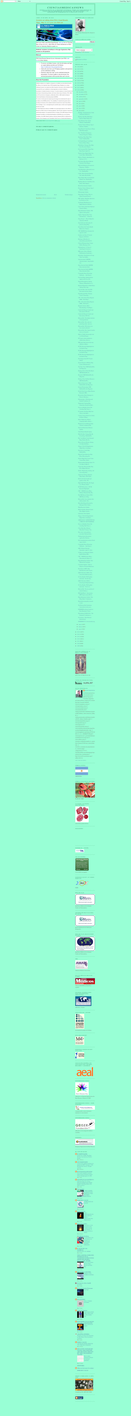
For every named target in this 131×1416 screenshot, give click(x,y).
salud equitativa (90, 690)
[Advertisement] (49, 181)
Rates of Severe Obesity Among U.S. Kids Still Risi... (85, 443)
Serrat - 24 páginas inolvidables (88, 1301)
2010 (78, 643)
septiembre (81, 99)
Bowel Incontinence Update (85, 185)
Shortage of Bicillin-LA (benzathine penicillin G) (85, 240)
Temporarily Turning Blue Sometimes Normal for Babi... (85, 404)
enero (80, 629)
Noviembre (79, 1284)
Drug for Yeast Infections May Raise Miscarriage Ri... (85, 455)
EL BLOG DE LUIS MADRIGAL (82, 1249)
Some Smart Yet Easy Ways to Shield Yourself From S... (85, 195)
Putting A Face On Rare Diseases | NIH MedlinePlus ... (86, 379)
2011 (78, 641)
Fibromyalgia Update (83, 192)
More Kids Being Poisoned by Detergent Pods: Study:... (85, 504)
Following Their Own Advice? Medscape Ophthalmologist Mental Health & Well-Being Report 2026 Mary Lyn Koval (84, 1183)
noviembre (81, 94)
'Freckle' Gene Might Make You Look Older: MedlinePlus (85, 154)
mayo (80, 108)
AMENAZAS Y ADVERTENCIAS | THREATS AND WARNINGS (86, 521)
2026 (78, 66)
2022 (78, 76)
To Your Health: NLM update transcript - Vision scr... (85, 586)
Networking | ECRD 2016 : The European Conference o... (85, 614)
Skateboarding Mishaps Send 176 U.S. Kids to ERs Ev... (86, 463)
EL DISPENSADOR (82, 1154)
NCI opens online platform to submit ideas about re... (85, 339)
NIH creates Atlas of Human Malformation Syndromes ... (85, 252)
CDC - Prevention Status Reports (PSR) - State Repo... (86, 298)
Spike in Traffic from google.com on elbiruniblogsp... (86, 335)
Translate (87, 52)
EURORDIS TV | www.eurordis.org (86, 621)
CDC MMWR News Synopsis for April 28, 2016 (86, 232)
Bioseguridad (80, 1189)
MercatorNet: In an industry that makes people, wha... (86, 500)
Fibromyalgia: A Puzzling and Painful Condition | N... (85, 400)
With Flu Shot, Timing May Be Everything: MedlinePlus (85, 435)
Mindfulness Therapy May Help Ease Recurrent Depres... (86, 146)
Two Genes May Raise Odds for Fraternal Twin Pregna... (85, 162)
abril (80, 110)
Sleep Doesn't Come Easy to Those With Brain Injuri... (86, 129)
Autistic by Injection (82, 1310)
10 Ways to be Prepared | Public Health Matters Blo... (85, 553)
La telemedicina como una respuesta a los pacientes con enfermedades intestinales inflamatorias (88, 1241)
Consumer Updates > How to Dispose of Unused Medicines (86, 565)
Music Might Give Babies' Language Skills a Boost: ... (85, 420)
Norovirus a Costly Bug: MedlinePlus (84, 451)
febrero (80, 627)
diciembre (81, 92)
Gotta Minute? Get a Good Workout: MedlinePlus (84, 121)
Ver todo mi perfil (80, 760)
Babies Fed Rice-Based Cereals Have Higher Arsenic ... (85, 510)
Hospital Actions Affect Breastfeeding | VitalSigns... (85, 306)
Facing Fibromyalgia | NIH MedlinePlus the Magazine (85, 388)
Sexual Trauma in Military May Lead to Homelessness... (85, 363)
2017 (78, 87)
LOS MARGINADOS (82, 1162)
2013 (78, 636)
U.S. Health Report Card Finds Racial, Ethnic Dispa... (85, 142)
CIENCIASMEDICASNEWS (65, 7)
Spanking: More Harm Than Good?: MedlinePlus (85, 138)
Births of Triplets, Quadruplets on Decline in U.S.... (86, 158)
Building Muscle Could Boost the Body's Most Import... (86, 182)
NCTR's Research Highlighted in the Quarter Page (86, 347)
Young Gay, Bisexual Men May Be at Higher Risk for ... (85, 467)
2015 (78, 632)
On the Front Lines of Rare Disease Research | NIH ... (86, 392)
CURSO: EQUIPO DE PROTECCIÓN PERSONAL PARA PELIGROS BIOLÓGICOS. (88, 1193)
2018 (78, 85)
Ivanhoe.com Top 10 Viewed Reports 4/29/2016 (85, 236)
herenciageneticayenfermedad (84, 1171)
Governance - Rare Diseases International (84, 618)
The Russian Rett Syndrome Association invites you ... (85, 606)
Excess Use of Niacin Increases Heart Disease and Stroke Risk (88, 1264)
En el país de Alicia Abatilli (84, 1283)
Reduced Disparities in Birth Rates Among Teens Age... (86, 286)
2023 (78, 73)
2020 (78, 80)
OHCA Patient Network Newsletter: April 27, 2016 (85, 549)
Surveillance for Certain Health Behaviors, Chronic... (85, 227)
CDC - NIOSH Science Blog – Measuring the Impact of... (85, 557)
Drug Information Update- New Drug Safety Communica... (85, 598)
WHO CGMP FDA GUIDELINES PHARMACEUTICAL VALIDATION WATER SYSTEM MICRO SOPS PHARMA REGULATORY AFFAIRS (85, 1258)
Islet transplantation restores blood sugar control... (86, 541)
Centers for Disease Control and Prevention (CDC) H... (85, 310)
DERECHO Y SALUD (82, 1200)
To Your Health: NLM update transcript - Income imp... (85, 577)
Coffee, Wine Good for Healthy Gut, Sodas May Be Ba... (85, 174)
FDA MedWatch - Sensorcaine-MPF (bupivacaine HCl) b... (85, 594)
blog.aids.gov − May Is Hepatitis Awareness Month (86, 219)
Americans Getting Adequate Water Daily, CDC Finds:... (85, 475)
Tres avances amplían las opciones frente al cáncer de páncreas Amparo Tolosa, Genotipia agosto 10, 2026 (85, 1174)
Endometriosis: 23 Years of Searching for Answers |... (84, 248)
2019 (78, 83)
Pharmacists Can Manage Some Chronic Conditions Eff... (85, 424)
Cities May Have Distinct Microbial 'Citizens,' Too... (85, 529)
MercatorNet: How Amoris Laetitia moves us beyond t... (86, 331)
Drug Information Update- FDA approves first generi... (85, 211)
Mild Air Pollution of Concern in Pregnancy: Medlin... (86, 166)
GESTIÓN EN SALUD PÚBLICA (85, 1179)
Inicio (55, 194)
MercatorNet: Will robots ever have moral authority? (85, 327)
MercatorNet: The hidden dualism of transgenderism (86, 319)
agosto (80, 101)
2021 (78, 78)
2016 (78, 90)
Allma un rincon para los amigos (85, 1368)
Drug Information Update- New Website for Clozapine (85, 561)
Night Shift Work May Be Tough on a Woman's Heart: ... (86, 483)
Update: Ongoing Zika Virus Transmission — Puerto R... (85, 215)
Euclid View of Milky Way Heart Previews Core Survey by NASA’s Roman (84, 1157)
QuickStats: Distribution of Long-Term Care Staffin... (86, 256)
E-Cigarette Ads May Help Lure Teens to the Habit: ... (85, 412)
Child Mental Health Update (85, 432)
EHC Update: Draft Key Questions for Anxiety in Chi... (86, 199)
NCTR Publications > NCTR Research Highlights (85, 487)
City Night (86, 1289)
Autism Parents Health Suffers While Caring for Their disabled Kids (89, 1314)
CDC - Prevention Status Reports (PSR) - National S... (86, 302)
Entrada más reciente (41, 194)
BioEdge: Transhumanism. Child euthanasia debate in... (86, 113)
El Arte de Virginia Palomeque (85, 1288)
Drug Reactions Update (83, 507)
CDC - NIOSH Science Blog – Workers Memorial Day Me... (85, 492)
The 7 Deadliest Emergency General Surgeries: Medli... (85, 133)
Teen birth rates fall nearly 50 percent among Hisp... (85, 223)
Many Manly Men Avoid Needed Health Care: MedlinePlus (86, 178)
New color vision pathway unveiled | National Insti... (85, 533)
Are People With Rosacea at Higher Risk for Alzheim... (85, 203)
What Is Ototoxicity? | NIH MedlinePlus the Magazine (85, 384)
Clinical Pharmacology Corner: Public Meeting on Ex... (85, 244)
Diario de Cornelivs (82, 1224)
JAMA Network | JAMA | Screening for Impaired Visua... (86, 581)
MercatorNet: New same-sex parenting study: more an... (85, 323)
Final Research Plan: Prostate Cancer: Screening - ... (85, 294)
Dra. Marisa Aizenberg (83, 1236)
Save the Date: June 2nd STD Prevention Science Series (85, 290)
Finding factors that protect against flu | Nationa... (84, 537)
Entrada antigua (69, 194)
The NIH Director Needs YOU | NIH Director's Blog (85, 496)
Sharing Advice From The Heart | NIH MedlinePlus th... (86, 371)
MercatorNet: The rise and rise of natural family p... (86, 590)
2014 (78, 634)
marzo (80, 624)
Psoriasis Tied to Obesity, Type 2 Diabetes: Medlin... (86, 125)
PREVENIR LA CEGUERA (84, 1272)
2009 (78, 646)
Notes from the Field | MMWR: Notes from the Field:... (85, 266)
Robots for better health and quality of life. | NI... (85, 479)
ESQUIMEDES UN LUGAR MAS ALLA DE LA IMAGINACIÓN (85, 1322)
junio (80, 106)
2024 (78, 71)
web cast (61, 42)
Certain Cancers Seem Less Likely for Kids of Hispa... (86, 416)
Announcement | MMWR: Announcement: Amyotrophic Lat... (86, 261)
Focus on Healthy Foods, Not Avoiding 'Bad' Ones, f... (85, 408)
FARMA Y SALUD (81, 1342)
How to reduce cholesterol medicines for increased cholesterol (88, 1358)
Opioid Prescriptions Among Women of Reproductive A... (85, 282)
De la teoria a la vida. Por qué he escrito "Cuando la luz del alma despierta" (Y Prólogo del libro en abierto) (88, 1228)
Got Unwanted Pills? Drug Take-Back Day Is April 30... (86, 150)
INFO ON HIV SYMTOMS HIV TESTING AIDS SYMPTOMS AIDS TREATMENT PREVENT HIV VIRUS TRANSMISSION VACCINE (85, 1351)
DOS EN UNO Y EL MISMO (84, 1251)
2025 (78, 69)
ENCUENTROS (81, 1299)
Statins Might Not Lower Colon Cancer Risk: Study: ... (85, 459)
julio (80, 103)
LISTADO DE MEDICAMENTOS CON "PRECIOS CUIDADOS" (85, 1344)
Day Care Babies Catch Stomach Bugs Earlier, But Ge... (86, 439)
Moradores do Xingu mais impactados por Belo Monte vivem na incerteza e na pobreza (85, 1337)
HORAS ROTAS (81, 1211)
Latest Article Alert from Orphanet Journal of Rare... (86, 207)
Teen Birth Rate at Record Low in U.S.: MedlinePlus (86, 170)
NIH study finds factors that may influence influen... (86, 343)
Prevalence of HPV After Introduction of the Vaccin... (85, 569)
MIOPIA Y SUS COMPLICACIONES (89, 1274)
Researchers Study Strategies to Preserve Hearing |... (85, 396)
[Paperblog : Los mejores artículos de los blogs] (79, 852)
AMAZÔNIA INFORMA (83, 1334)
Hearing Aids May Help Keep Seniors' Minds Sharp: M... (85, 117)
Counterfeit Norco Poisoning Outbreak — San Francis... (85, 274)
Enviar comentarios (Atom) (49, 198)
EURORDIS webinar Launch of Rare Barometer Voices (85, 610)
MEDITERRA (80, 1365)
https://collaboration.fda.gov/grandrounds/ (51, 67)
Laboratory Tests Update (84, 513)
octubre (81, 96)
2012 (78, 639)
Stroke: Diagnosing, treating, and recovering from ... (86, 471)
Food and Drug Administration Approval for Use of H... (85, 278)
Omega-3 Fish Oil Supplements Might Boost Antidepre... (85, 447)
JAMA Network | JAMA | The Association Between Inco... (85, 573)
